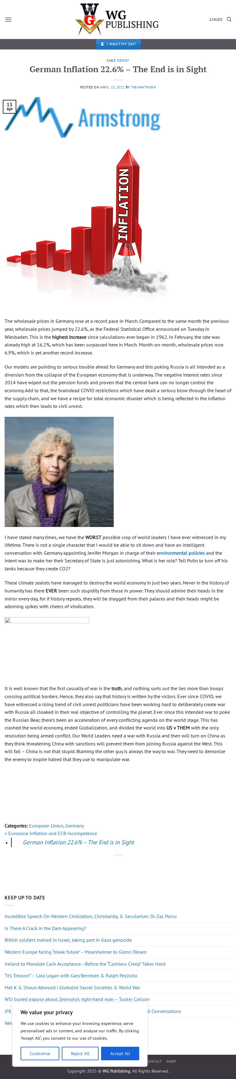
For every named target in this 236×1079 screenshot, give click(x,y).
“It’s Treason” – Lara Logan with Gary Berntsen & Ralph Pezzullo (71, 975)
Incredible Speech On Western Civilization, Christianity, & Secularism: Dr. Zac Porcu (91, 916)
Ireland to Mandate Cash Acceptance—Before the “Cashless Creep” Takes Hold (85, 964)
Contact (154, 1061)
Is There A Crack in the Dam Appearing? (45, 928)
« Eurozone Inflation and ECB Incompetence (51, 833)
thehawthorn (143, 87)
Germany (74, 826)
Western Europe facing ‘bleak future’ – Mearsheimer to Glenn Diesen (76, 952)
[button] (8, 19)
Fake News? (118, 60)
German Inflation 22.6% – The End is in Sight (78, 842)
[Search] (229, 19)
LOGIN (216, 19)
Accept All (120, 1053)
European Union (46, 826)
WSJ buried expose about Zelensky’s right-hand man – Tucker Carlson (77, 999)
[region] (80, 1034)
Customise (40, 1053)
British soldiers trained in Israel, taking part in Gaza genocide (68, 940)
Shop (171, 1061)
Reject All (80, 1053)
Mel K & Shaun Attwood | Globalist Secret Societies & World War (72, 987)
